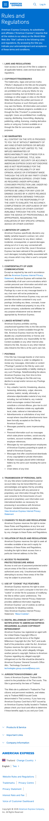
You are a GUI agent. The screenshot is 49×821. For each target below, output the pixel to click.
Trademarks (9, 782)
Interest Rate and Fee (13, 795)
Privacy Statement (12, 789)
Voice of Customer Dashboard (18, 801)
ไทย (15, 766)
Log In (43, 4)
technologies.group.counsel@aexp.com (22, 668)
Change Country (25, 760)
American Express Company (31, 809)
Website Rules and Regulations (18, 776)
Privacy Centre (26, 782)
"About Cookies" (22, 613)
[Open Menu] (5, 4)
